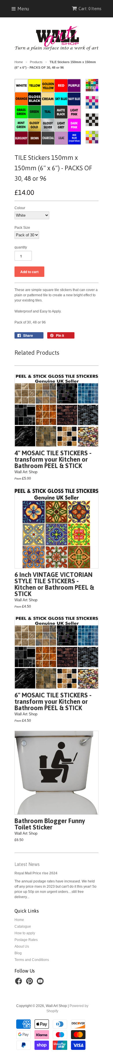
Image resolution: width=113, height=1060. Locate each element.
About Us (21, 946)
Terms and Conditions (31, 960)
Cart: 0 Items (90, 8)
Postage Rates (26, 940)
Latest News (27, 864)
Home (19, 920)
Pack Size (22, 228)
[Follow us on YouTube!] (41, 983)
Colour (19, 208)
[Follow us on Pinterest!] (30, 983)
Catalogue (22, 926)
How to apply (24, 933)
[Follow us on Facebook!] (19, 983)
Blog (18, 953)
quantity (20, 247)
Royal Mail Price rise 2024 (35, 873)
